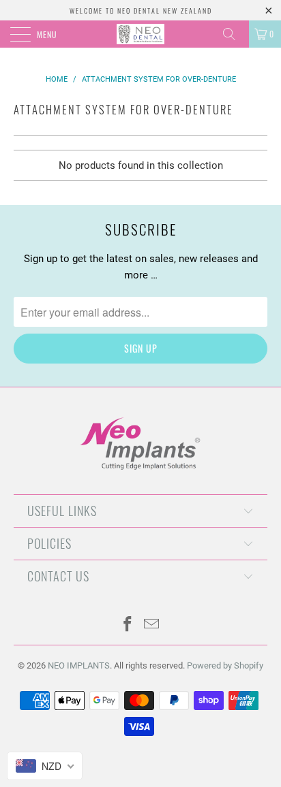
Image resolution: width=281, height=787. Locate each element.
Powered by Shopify (225, 665)
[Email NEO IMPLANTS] (152, 625)
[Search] (234, 34)
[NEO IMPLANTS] (140, 34)
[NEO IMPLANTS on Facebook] (128, 625)
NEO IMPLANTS (79, 665)
